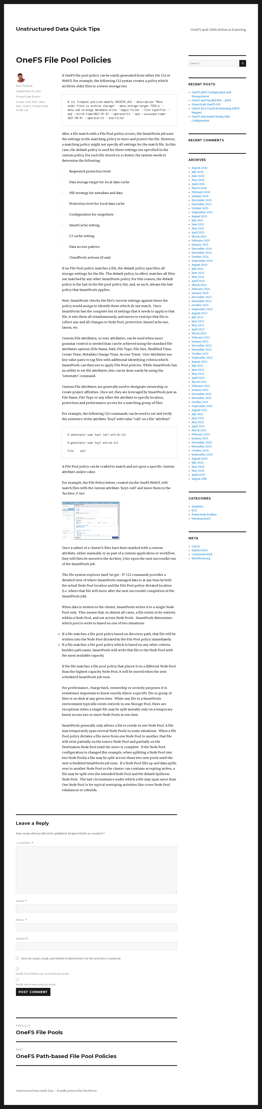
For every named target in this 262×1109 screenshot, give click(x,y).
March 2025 (199, 236)
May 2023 (198, 325)
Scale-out (22, 110)
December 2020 (202, 442)
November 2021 (201, 398)
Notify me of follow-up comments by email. (42, 973)
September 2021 (202, 406)
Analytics (197, 506)
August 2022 (199, 361)
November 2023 (202, 301)
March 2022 (199, 382)
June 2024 (198, 273)
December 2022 (202, 345)
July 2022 (197, 365)
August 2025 (199, 216)
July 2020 (198, 462)
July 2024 (198, 269)
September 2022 (202, 357)
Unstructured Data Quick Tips (58, 29)
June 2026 (198, 176)
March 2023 (199, 333)
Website (22, 938)
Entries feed (199, 550)
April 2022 (198, 378)
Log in (196, 546)
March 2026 (199, 188)
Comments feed (202, 554)
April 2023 (198, 329)
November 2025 (201, 204)
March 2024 (199, 285)
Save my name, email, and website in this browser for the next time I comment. (71, 958)
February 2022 (201, 386)
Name (21, 901)
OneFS (26, 105)
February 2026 (201, 192)
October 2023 (200, 305)
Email (21, 920)
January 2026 (200, 196)
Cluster (20, 101)
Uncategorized (201, 518)
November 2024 (202, 252)
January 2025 (200, 244)
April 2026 (198, 184)
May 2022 (198, 373)
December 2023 (202, 297)
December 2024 (202, 248)
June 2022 (198, 369)
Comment (24, 843)
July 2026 (197, 172)
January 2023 (200, 341)
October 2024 (200, 256)
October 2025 (200, 208)
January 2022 (200, 390)
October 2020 (200, 450)
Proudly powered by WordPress (77, 1090)
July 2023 (197, 317)
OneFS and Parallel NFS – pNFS (211, 100)
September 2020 (202, 454)
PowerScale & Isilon (28, 96)
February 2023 (201, 337)
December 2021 (201, 394)
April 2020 (198, 474)
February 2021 (201, 434)
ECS (194, 510)
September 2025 (202, 212)
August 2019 (199, 478)
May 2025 (198, 228)
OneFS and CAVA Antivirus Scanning (218, 30)
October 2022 (200, 353)
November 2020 (202, 446)
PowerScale (40, 105)
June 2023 (198, 321)
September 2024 (202, 260)
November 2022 (202, 349)
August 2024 (200, 264)
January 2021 (200, 438)
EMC (35, 101)
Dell (28, 101)
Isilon (42, 101)
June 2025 (198, 224)
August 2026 (199, 168)
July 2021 (197, 414)
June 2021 (198, 418)
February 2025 (201, 240)
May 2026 (198, 180)
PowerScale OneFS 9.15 (206, 104)
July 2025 (197, 220)
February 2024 (201, 289)
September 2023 (202, 309)
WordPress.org (201, 558)
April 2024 (198, 281)
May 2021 (198, 422)
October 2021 (200, 402)
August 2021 (199, 410)
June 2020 (198, 466)
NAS (18, 105)
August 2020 (200, 458)
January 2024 (200, 293)
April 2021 (198, 426)
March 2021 (199, 430)
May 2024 (198, 277)
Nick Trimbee (24, 85)
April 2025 (198, 232)
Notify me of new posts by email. (36, 984)
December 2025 (202, 200)
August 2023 (199, 313)
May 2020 (198, 470)
